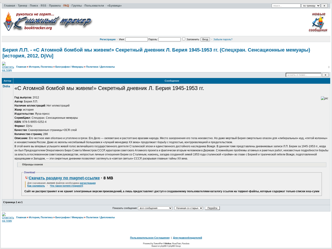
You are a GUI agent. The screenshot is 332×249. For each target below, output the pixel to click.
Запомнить (192, 39)
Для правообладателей (187, 237)
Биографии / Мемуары (69, 66)
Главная (21, 66)
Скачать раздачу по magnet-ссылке (64, 178)
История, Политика (41, 66)
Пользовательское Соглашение (150, 237)
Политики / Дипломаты (100, 66)
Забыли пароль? (222, 39)
